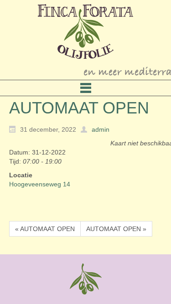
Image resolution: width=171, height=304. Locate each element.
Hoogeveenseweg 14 (39, 184)
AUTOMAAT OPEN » (116, 228)
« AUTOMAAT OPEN (45, 228)
